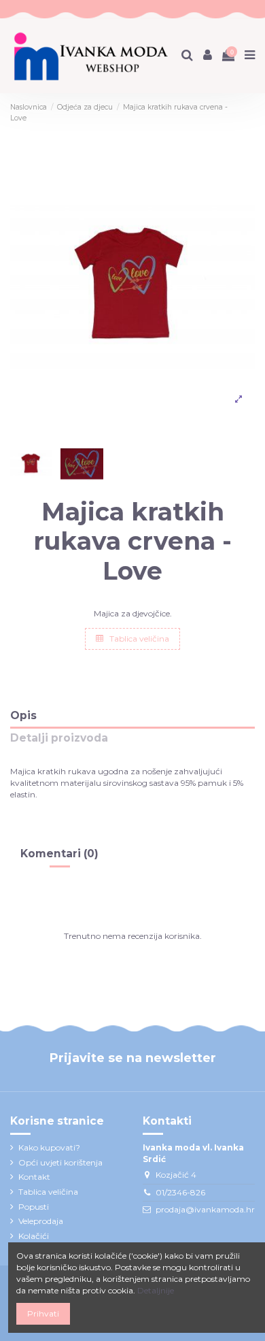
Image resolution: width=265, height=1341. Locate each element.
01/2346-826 (180, 1192)
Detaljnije (155, 1290)
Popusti (33, 1207)
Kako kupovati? (49, 1147)
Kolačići (33, 1236)
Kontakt (34, 1177)
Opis (23, 716)
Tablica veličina (138, 638)
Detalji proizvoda (59, 738)
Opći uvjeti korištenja (60, 1162)
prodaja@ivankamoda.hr (205, 1209)
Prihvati (43, 1313)
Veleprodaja (40, 1221)
